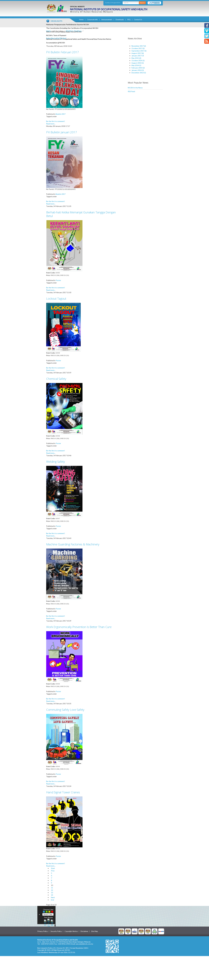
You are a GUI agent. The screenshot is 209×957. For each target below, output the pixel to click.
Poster (58, 280)
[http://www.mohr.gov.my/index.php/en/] (141, 931)
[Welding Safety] (64, 491)
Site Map (94, 931)
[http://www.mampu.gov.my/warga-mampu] (161, 931)
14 (52, 895)
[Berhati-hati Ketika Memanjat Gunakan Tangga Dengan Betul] (64, 246)
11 (52, 888)
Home (81, 20)
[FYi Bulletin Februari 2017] (64, 82)
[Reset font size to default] (48, 922)
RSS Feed (131, 91)
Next (53, 897)
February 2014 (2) (138, 68)
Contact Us (138, 20)
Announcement (106, 20)
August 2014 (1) (137, 63)
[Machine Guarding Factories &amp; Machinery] (64, 574)
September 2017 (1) (138, 51)
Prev (53, 871)
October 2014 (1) (138, 60)
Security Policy (56, 931)
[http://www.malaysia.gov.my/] (121, 931)
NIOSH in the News (135, 88)
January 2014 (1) (137, 70)
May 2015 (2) (136, 58)
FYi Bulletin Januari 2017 (61, 132)
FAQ (129, 20)
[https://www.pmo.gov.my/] (128, 931)
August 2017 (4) (137, 53)
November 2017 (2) (138, 46)
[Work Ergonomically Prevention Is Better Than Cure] (64, 657)
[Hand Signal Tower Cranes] (64, 822)
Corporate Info (92, 20)
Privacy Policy (42, 931)
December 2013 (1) (138, 73)
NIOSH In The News (74, 31)
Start (53, 868)
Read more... (50, 124)
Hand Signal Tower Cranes (63, 792)
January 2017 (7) (137, 56)
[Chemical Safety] (64, 408)
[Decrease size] (52, 922)
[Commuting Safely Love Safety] (64, 739)
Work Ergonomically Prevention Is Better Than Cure (79, 627)
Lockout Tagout (56, 298)
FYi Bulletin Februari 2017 (62, 52)
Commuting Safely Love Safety (65, 710)
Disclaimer (84, 931)
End (52, 900)
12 (52, 890)
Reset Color (47, 914)
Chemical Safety (56, 379)
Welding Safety (55, 462)
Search (142, 3)
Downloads (120, 20)
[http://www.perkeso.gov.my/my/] (154, 931)
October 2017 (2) (138, 48)
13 (52, 892)
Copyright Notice (71, 931)
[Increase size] (45, 922)
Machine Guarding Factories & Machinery (72, 544)
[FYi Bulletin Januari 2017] (64, 162)
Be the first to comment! (55, 121)
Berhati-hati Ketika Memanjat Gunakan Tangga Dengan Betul (81, 214)
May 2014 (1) (136, 65)
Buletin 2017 (60, 114)
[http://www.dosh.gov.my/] (148, 931)
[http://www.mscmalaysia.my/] (135, 931)
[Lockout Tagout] (64, 327)
